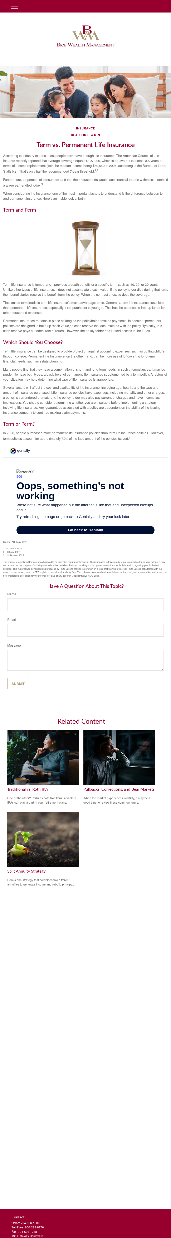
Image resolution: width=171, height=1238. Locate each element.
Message (14, 645)
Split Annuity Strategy (26, 871)
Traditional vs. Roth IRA (27, 789)
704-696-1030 (30, 1223)
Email (11, 619)
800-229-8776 (34, 1227)
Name (11, 594)
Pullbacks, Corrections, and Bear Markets (119, 789)
